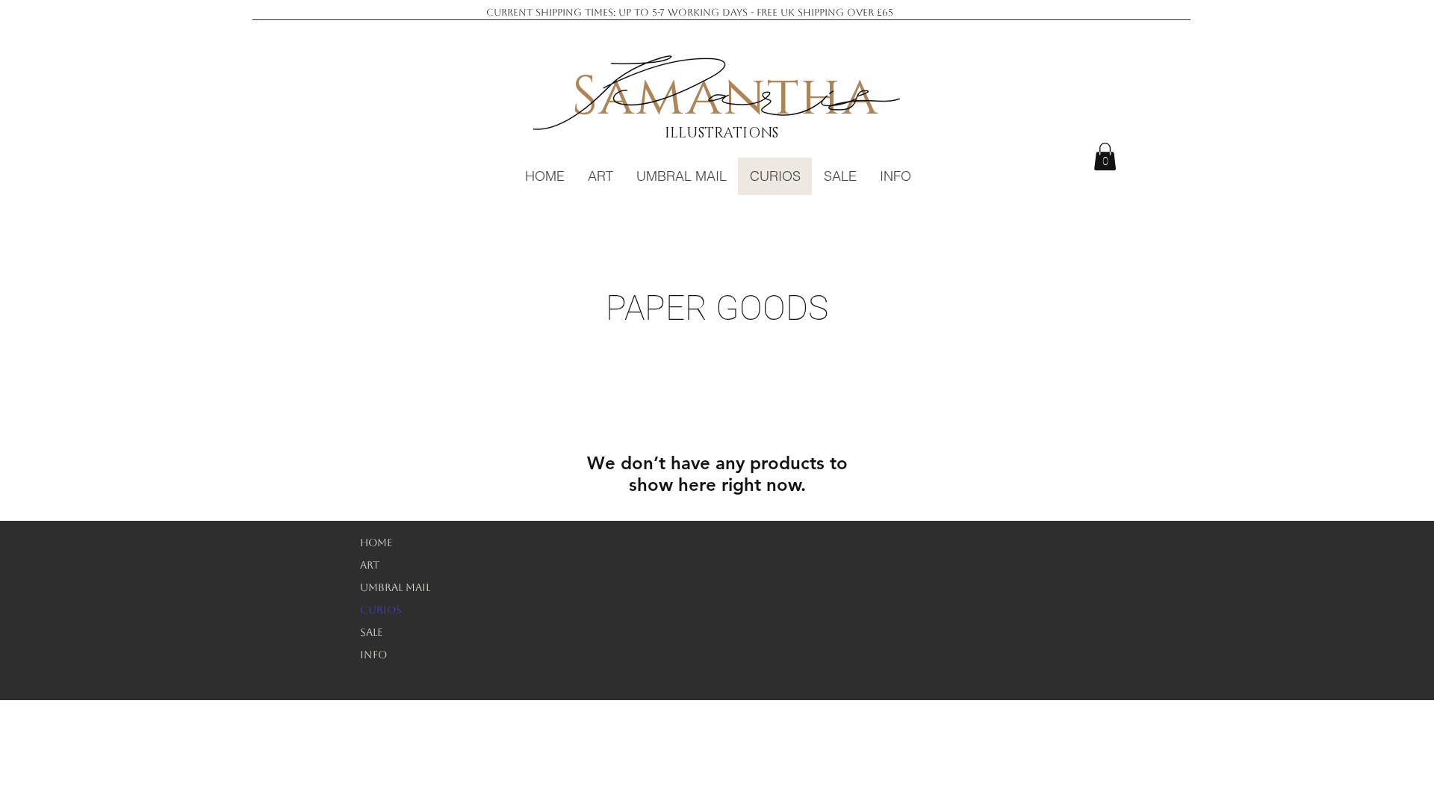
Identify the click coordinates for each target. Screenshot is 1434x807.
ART (369, 565)
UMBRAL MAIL (395, 587)
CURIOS (381, 610)
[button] (1105, 156)
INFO (373, 655)
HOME (376, 542)
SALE (371, 632)
